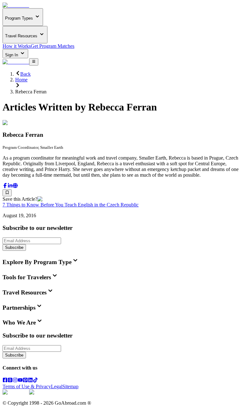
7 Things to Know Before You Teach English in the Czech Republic (71, 204)
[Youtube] (20, 380)
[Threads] (10, 380)
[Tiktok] (35, 380)
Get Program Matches (52, 46)
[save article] (7, 192)
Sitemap (70, 386)
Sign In (12, 55)
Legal (56, 386)
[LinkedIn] (30, 380)
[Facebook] (5, 380)
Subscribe (14, 247)
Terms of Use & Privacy (27, 386)
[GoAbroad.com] (16, 5)
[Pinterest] (25, 380)
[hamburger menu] (33, 61)
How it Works (17, 46)
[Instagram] (15, 380)
